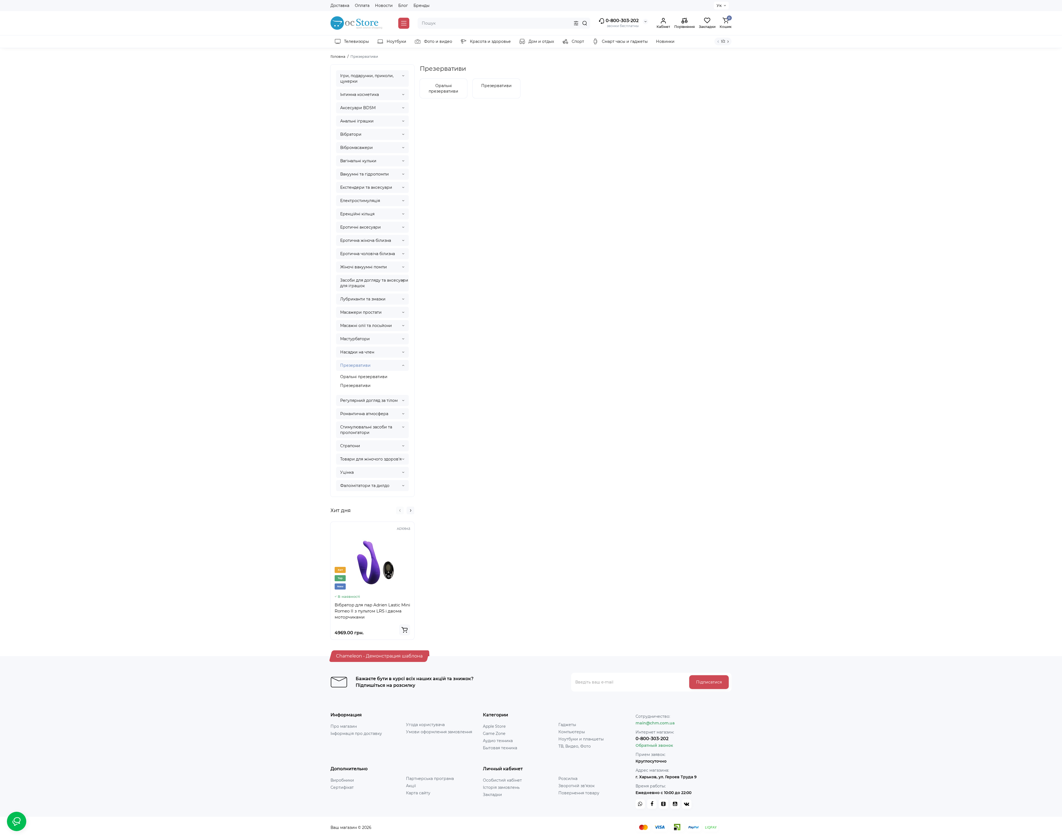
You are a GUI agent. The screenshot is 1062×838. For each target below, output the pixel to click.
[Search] (584, 23)
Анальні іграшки (357, 121)
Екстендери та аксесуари (366, 187)
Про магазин (343, 726)
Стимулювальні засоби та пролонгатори (366, 430)
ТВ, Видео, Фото (574, 746)
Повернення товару (578, 792)
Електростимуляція (360, 200)
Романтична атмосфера (364, 413)
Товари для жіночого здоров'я (371, 459)
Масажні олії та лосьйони (366, 325)
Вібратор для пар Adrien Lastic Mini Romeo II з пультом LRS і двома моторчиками (372, 611)
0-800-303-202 (622, 20)
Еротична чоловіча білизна (367, 253)
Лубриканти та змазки (363, 299)
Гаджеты (567, 724)
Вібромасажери (356, 147)
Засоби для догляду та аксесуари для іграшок (374, 283)
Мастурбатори (355, 338)
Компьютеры (571, 731)
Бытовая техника (500, 747)
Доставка (339, 5)
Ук (719, 5)
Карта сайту (418, 792)
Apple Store (494, 726)
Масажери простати (361, 312)
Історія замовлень (501, 787)
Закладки (492, 794)
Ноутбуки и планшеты (581, 739)
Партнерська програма (430, 778)
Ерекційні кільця (357, 213)
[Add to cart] (404, 629)
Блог (403, 5)
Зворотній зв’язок (576, 785)
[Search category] (576, 23)
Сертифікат (342, 787)
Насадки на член (357, 352)
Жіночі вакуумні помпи (363, 267)
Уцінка (347, 472)
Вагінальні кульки (358, 160)
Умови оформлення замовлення (439, 731)
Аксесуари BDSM (358, 107)
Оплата (362, 5)
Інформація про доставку (356, 733)
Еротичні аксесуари (360, 227)
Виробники (342, 780)
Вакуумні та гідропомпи (364, 174)
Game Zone (494, 733)
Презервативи (355, 365)
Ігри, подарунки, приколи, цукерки (367, 78)
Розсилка (567, 778)
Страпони (350, 445)
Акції (411, 785)
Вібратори (350, 134)
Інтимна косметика (359, 94)
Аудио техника (498, 740)
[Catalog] (403, 23)
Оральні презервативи (363, 376)
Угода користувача (425, 724)
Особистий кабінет (502, 780)
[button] (400, 510)
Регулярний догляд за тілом (369, 400)
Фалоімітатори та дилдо (364, 485)
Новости (384, 5)
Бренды (421, 5)
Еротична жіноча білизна (365, 240)
